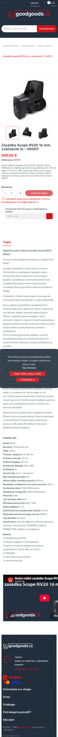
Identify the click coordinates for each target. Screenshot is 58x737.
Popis (7, 242)
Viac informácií (29, 367)
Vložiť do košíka (39, 193)
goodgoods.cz (25, 727)
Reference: (7, 160)
